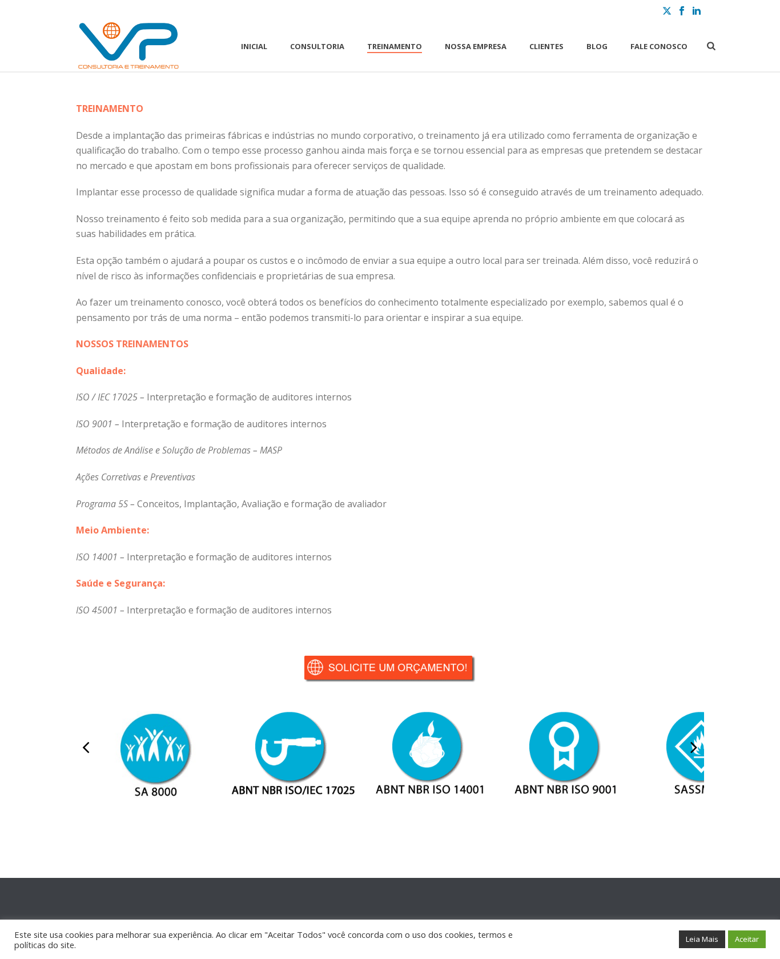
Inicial (254, 46)
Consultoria (317, 46)
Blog (597, 46)
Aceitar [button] (747, 939)
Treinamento (394, 46)
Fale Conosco (658, 46)
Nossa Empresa (475, 46)
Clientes (546, 46)
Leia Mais (702, 939)
